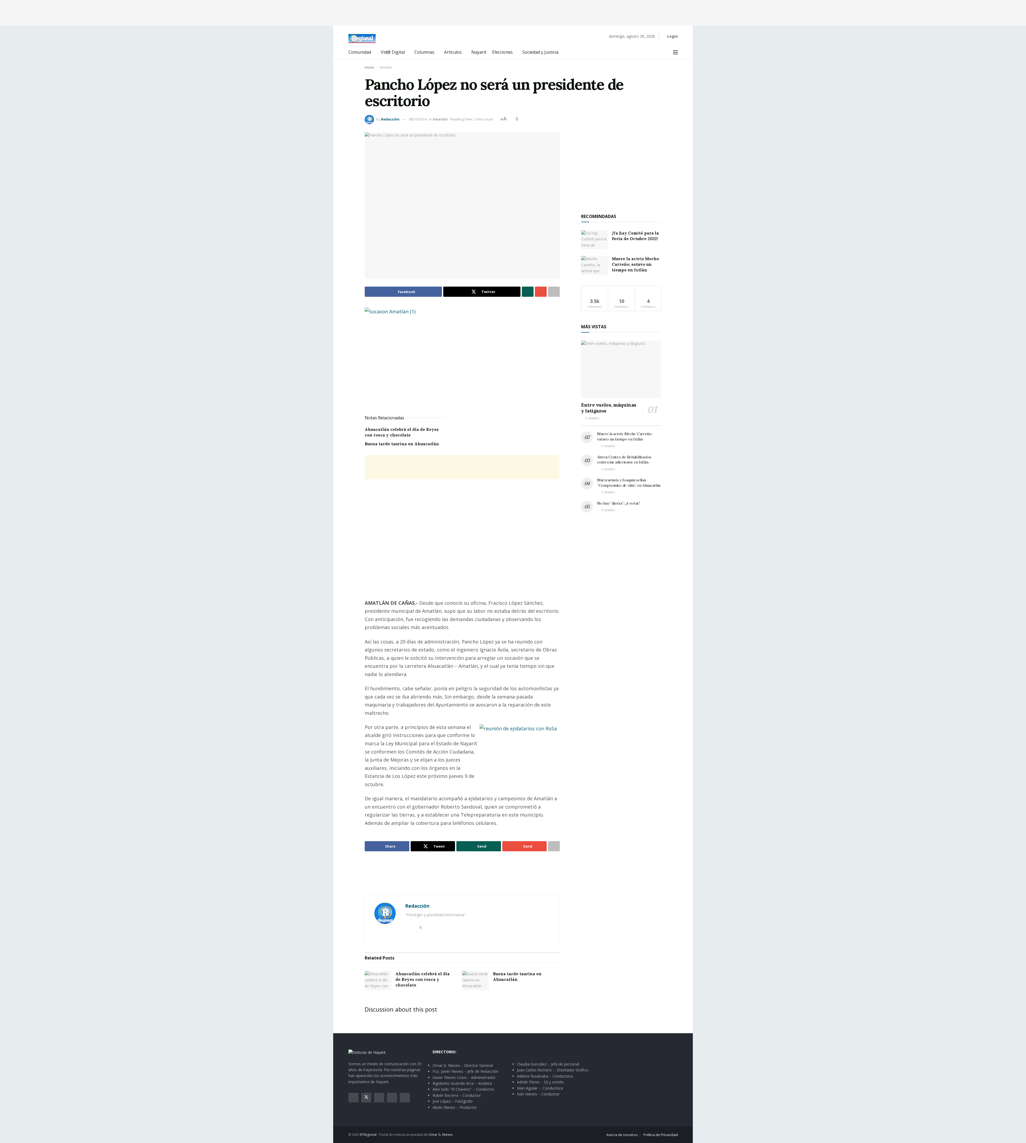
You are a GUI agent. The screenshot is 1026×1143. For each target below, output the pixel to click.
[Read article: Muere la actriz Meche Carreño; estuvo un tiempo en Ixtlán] (594, 265)
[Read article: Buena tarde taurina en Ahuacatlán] (475, 980)
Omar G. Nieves (440, 1134)
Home (369, 67)
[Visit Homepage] (362, 38)
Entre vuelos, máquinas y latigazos (608, 408)
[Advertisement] (513, 12)
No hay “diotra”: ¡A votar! (618, 503)
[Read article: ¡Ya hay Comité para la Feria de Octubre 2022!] (594, 239)
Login (672, 36)
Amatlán (386, 67)
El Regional (368, 1134)
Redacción (390, 119)
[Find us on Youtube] (392, 1097)
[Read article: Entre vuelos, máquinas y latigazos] (621, 369)
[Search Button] (664, 52)
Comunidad (359, 52)
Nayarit (478, 52)
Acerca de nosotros (622, 1134)
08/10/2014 (417, 119)
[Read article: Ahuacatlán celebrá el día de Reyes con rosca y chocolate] (378, 980)
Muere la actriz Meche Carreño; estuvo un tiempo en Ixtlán (635, 264)
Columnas (424, 52)
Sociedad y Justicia (540, 52)
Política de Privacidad (660, 1134)
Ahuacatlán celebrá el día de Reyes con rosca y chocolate (422, 979)
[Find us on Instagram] (379, 1097)
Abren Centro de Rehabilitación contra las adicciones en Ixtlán (624, 460)
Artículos (453, 52)
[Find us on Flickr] (405, 1097)
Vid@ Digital (393, 52)
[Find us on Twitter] (366, 1097)
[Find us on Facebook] (353, 1097)
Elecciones (502, 52)
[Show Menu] (675, 52)
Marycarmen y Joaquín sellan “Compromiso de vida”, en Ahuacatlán (628, 483)
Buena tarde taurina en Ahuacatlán (402, 443)
